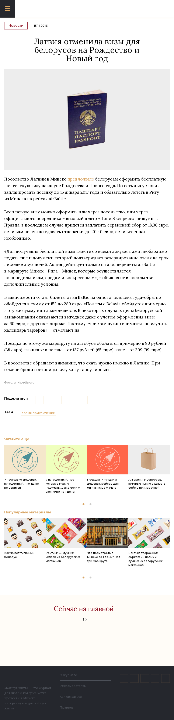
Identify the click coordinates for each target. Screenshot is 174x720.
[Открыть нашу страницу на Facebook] (134, 678)
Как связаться (71, 697)
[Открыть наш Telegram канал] (155, 678)
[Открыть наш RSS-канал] (165, 678)
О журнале (68, 675)
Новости (16, 26)
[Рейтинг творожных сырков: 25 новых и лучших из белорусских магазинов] (149, 533)
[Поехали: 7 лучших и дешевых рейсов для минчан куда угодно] (107, 459)
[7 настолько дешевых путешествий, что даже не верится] (25, 459)
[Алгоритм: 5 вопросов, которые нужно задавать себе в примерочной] (149, 459)
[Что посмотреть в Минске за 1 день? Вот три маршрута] (107, 533)
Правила (66, 707)
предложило (80, 179)
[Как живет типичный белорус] (25, 533)
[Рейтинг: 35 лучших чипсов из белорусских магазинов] (66, 533)
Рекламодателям (73, 686)
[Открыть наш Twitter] (144, 678)
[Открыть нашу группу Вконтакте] (124, 678)
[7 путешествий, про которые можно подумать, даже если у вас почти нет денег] (66, 459)
